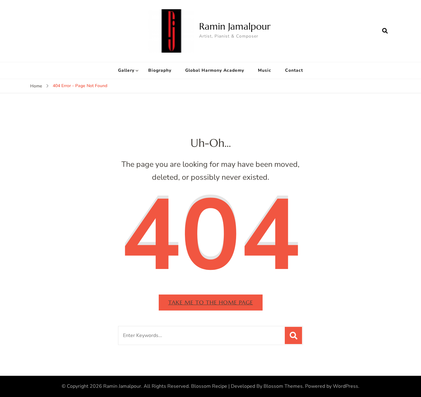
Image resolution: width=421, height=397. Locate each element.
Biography (159, 70)
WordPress (345, 386)
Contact (294, 70)
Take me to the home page (210, 302)
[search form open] (385, 31)
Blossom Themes (283, 386)
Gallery (126, 70)
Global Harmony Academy (214, 70)
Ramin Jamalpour (235, 26)
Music (264, 70)
